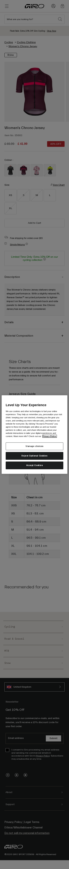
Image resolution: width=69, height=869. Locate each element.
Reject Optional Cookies (34, 456)
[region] (34, 434)
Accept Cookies (34, 465)
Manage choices (34, 446)
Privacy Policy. (49, 436)
